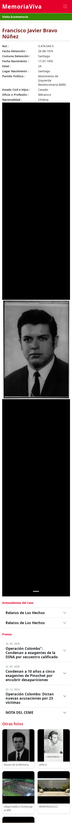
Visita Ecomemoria (15, 17)
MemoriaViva (22, 6)
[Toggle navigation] (65, 6)
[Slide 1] (36, 591)
